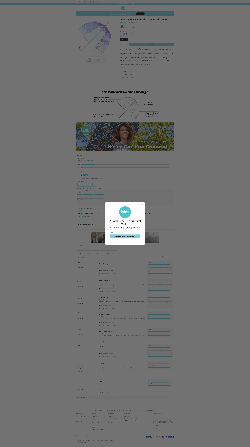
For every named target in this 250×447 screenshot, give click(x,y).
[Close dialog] (143, 204)
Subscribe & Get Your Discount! (125, 236)
